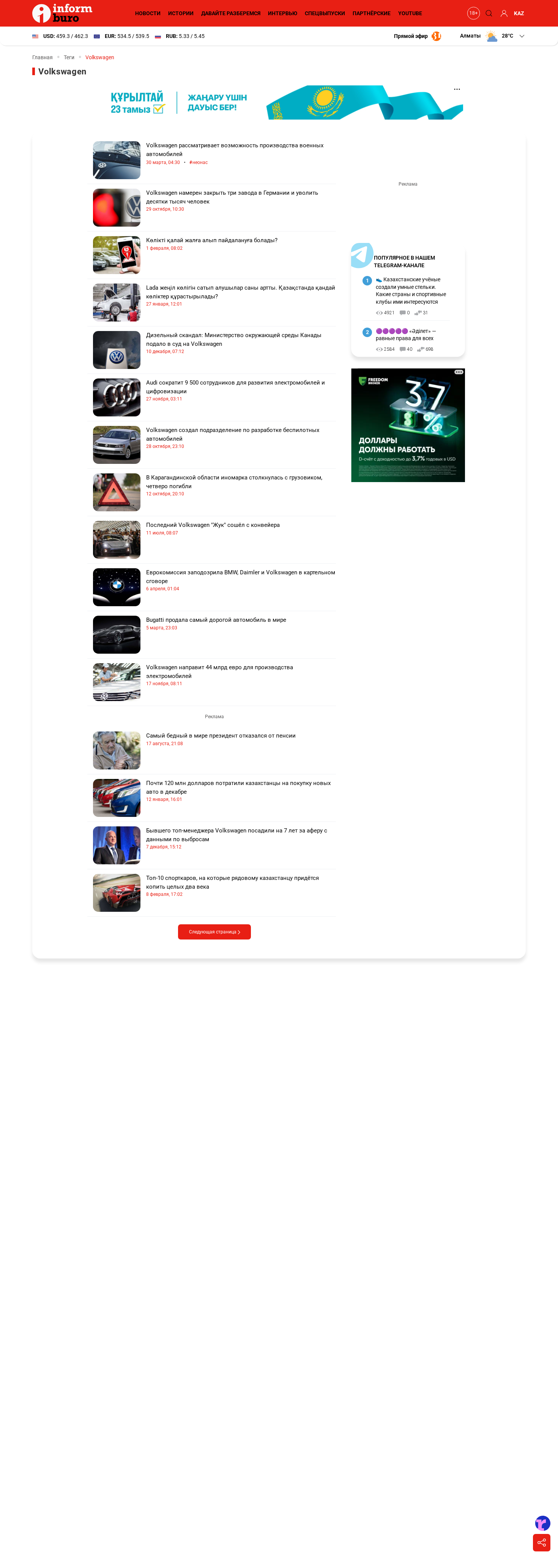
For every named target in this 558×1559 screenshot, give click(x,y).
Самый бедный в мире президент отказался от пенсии (221, 739)
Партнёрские (372, 13)
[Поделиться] (541, 1542)
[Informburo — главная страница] (64, 13)
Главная (42, 57)
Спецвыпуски (325, 13)
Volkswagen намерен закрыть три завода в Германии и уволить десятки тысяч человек (232, 200)
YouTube (410, 13)
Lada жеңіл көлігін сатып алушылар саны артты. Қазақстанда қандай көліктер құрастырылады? (240, 295)
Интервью (282, 13)
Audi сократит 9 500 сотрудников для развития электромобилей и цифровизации (235, 390)
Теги (69, 57)
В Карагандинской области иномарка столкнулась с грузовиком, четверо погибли (234, 485)
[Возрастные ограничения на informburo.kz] (472, 13)
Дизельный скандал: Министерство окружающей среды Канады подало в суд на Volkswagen (234, 343)
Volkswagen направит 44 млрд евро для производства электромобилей (219, 675)
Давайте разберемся (230, 13)
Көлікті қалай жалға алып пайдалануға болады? (211, 244)
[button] (493, 36)
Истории (181, 13)
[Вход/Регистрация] (503, 13)
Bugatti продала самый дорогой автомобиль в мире (216, 623)
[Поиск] (487, 13)
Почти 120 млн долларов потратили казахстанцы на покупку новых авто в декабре (238, 791)
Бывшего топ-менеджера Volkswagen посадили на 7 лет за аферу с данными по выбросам (236, 838)
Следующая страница (213, 932)
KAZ (519, 13)
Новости (148, 13)
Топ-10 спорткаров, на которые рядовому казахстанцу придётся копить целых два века (232, 886)
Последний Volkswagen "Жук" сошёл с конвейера (213, 529)
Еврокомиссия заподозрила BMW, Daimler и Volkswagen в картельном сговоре (240, 580)
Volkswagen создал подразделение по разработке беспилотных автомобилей (232, 438)
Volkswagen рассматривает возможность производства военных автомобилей (234, 154)
